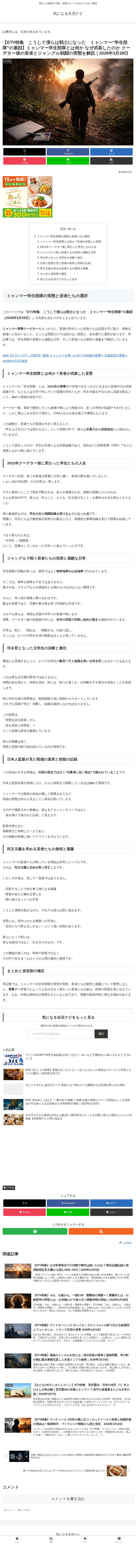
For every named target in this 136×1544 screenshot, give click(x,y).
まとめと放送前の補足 (53, 273)
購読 (101, 1033)
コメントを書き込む (68, 1499)
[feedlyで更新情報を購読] (35, 1231)
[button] (111, 161)
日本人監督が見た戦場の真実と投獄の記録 (65, 263)
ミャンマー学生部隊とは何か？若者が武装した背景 (70, 241)
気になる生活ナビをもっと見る (58, 279)
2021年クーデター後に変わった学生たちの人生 (68, 246)
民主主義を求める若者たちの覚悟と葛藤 (64, 268)
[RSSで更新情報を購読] (101, 1231)
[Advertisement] (68, 1156)
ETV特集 (10, 1187)
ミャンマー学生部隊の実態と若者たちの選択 (63, 236)
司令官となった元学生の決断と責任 (61, 257)
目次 (63, 228)
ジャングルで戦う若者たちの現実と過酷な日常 (68, 252)
